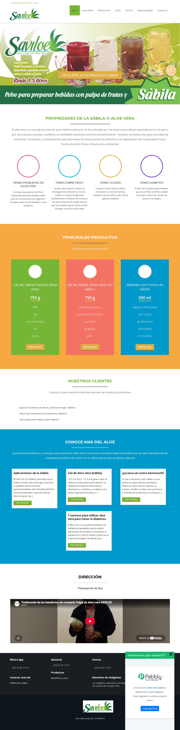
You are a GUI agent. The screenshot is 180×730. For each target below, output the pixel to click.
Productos (104, 10)
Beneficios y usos (59, 678)
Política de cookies (19, 682)
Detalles (35, 347)
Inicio (75, 10)
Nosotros (87, 10)
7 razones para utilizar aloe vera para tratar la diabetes (87, 517)
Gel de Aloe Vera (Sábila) (85, 473)
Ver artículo (22, 502)
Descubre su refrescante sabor (90, 75)
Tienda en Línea (145, 10)
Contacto (162, 10)
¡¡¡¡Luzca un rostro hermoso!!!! (143, 473)
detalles (90, 347)
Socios (129, 10)
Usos (118, 10)
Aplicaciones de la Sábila (31, 473)
